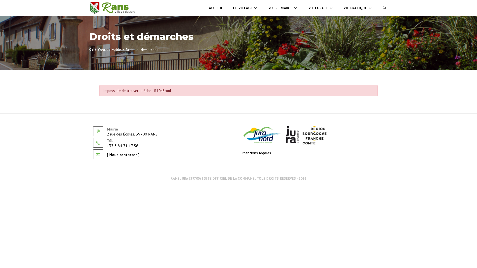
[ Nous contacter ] (123, 154)
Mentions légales (256, 152)
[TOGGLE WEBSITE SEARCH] (384, 8)
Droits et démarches (142, 49)
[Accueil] (91, 49)
